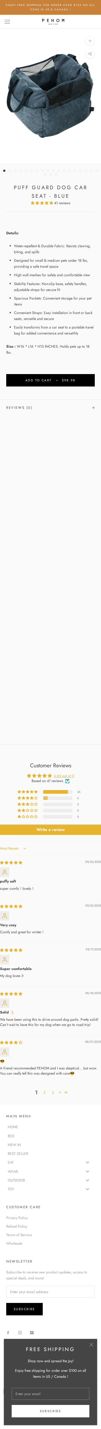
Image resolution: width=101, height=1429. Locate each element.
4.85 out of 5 (64, 775)
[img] (11, 862)
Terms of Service (19, 1234)
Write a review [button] (51, 830)
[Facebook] (8, 1332)
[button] (42, 203)
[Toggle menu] (87, 1162)
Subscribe (50, 1411)
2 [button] (45, 1092)
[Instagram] (20, 1332)
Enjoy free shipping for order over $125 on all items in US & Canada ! (50, 7)
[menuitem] (50, 1127)
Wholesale (14, 1243)
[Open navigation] (7, 21)
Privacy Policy (17, 1217)
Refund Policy (16, 1226)
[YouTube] (32, 1332)
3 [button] (53, 1092)
